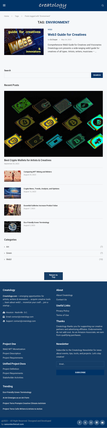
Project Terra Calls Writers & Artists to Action (22, 409)
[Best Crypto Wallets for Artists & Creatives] (53, 124)
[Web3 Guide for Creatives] (24, 42)
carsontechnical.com (14, 424)
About (59, 290)
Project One (9, 343)
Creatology (9, 290)
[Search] (102, 5)
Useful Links (63, 305)
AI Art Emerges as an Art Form (16, 398)
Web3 (54, 259)
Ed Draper (53, 40)
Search (7, 70)
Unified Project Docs (14, 363)
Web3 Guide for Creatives (67, 35)
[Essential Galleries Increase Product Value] (12, 210)
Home (6, 16)
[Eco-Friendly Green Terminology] (12, 226)
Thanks (60, 321)
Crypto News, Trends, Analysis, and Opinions (41, 189)
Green (54, 253)
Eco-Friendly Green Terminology (36, 222)
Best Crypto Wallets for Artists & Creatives (27, 160)
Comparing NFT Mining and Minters (38, 172)
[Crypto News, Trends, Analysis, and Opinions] (12, 193)
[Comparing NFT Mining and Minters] (12, 176)
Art (54, 247)
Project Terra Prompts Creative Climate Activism (24, 403)
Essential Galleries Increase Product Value (41, 206)
